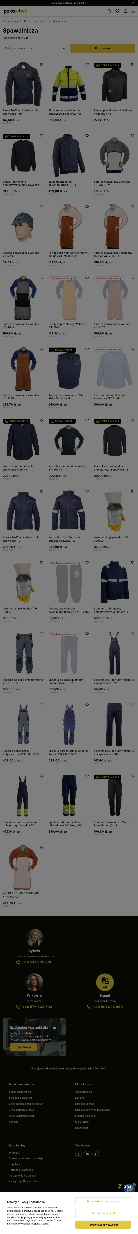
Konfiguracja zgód (103, 1212)
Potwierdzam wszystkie (103, 1224)
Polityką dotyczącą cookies (38, 1210)
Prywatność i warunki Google (33, 1223)
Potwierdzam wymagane (103, 1201)
